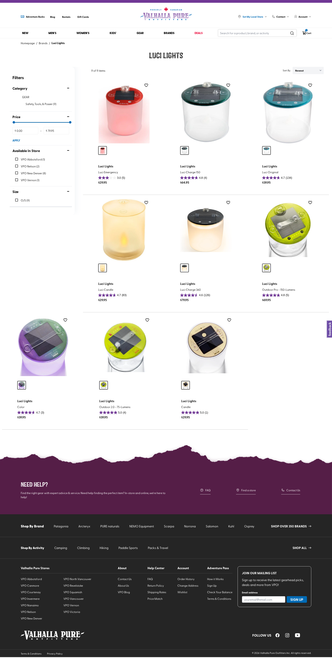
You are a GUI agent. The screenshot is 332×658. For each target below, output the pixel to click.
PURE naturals (109, 526)
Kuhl (231, 526)
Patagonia (61, 526)
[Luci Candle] (124, 230)
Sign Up (212, 585)
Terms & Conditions (219, 598)
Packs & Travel (158, 548)
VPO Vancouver (73, 598)
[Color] (43, 347)
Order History (186, 579)
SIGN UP (296, 599)
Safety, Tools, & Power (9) (41, 104)
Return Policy (155, 585)
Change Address (187, 585)
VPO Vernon (71, 605)
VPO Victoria (71, 612)
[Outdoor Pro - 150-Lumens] (288, 230)
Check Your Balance (219, 592)
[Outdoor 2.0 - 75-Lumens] (125, 347)
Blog (52, 16)
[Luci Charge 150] (206, 113)
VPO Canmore (30, 585)
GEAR (25, 97)
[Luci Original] (288, 113)
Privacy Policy (55, 653)
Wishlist (182, 592)
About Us (123, 585)
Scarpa (169, 526)
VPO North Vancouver (77, 579)
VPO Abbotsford (31, 579)
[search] (292, 33)
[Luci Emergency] (124, 113)
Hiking (104, 548)
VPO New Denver (31, 618)
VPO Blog (124, 592)
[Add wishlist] (146, 85)
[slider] (14, 122)
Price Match (155, 598)
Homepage (28, 43)
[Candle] (207, 347)
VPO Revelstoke (73, 585)
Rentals (66, 16)
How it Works (215, 579)
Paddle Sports (128, 548)
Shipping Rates (156, 592)
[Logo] (166, 14)
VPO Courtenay (31, 592)
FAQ (208, 490)
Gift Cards (83, 16)
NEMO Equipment (141, 526)
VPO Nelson (28, 612)
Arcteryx (84, 526)
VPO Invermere (30, 598)
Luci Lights (58, 43)
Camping (60, 548)
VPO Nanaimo (30, 605)
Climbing (83, 548)
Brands (43, 43)
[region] (277, 635)
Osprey (249, 526)
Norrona (190, 526)
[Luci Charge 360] (206, 230)
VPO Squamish (72, 592)
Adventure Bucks (35, 16)
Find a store (248, 490)
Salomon (212, 526)
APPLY (16, 140)
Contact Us (293, 490)
